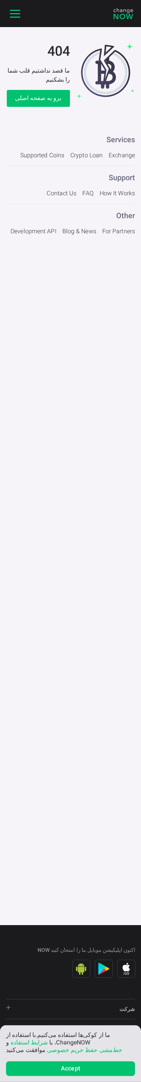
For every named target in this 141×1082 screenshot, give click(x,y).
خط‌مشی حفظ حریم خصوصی (84, 1049)
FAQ (87, 193)
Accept (70, 1068)
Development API (33, 231)
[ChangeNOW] (123, 14)
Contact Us (61, 193)
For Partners (118, 231)
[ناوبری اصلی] (15, 13)
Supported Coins (42, 155)
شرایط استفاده (29, 1042)
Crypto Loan (86, 155)
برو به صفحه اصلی (38, 98)
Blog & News (79, 231)
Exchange (122, 155)
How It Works (117, 193)
